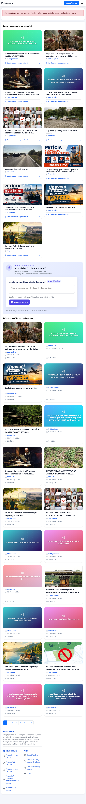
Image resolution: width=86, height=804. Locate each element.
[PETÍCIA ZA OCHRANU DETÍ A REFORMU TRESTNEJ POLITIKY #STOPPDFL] (63, 86)
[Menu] (82, 3)
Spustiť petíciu (71, 3)
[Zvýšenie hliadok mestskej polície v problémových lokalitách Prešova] (22, 201)
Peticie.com (7, 3)
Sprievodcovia (10, 750)
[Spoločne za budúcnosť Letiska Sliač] (63, 200)
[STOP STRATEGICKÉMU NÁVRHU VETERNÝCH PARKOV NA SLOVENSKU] (22, 48)
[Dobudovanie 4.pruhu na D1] (22, 162)
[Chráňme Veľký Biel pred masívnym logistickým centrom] (22, 240)
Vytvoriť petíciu (21, 302)
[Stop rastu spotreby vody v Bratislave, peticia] (63, 125)
